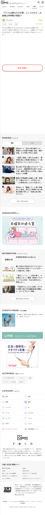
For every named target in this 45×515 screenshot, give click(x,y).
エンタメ (20, 6)
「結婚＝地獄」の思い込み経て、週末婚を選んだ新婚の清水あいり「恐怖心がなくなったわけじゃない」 (29, 160)
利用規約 (5, 501)
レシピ (7, 413)
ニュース (4, 6)
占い (29, 407)
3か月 (4, 24)
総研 (6, 396)
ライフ (41, 6)
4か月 (10, 24)
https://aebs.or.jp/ (19, 495)
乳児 (16, 24)
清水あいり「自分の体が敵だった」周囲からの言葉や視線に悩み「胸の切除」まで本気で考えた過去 (29, 151)
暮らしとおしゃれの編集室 (9, 473)
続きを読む (22, 68)
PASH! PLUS (25, 470)
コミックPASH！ (6, 478)
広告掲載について (33, 429)
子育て (34, 6)
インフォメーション (11, 429)
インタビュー (21, 378)
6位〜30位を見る (22, 201)
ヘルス (28, 6)
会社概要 (22, 503)
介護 (30, 378)
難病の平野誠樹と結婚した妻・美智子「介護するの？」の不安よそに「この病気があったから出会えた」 (29, 180)
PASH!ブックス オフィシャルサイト (31, 478)
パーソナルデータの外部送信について (19, 501)
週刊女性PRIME (6, 468)
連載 (6, 402)
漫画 (29, 402)
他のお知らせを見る (22, 298)
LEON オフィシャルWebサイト (10, 476)
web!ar (24, 468)
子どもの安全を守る (9, 378)
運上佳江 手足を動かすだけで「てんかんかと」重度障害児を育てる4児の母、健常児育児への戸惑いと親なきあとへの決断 (29, 170)
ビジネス (12, 6)
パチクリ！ (25, 476)
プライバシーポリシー (36, 501)
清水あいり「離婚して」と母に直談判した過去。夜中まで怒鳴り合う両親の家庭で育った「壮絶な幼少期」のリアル (29, 190)
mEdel (3, 470)
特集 (29, 396)
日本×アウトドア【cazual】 (29, 473)
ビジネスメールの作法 (9, 382)
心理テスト (22, 382)
